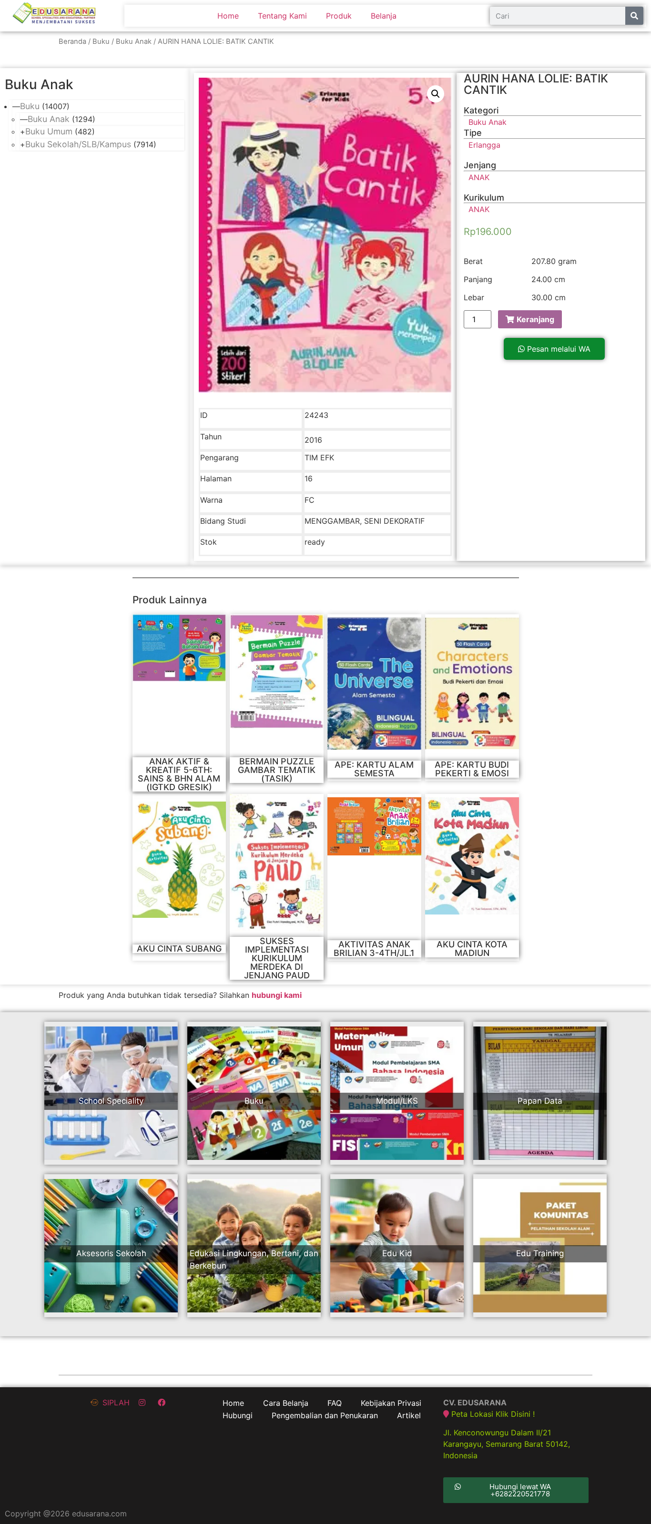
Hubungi (238, 1415)
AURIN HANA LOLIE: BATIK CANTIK (536, 84)
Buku (101, 41)
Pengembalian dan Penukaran (325, 1415)
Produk (339, 15)
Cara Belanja (285, 1403)
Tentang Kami (282, 15)
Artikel (409, 1415)
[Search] (634, 16)
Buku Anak (134, 41)
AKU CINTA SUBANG (179, 949)
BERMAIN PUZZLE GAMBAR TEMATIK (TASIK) (276, 769)
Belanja (384, 15)
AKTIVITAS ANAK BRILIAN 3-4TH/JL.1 (374, 948)
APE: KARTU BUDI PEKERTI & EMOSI (472, 769)
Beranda (72, 41)
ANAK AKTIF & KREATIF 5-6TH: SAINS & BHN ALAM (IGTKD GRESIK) (179, 774)
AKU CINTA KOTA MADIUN (472, 948)
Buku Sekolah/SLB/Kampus (78, 144)
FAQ (334, 1403)
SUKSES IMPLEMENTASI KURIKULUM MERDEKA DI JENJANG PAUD (277, 958)
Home (228, 15)
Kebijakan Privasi (391, 1403)
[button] (554, 349)
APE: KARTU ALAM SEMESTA (374, 769)
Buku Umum (48, 131)
